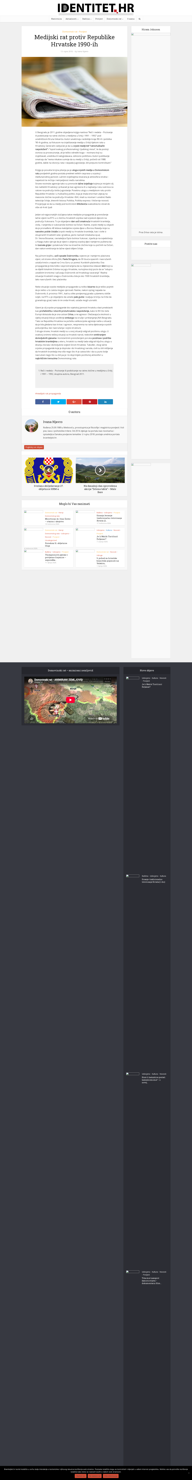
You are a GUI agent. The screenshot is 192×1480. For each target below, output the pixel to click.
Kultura (109, 530)
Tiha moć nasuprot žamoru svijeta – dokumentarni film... (151, 1281)
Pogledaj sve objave (34, 447)
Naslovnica (56, 19)
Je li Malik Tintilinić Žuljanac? (152, 685)
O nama (130, 19)
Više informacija (110, 1476)
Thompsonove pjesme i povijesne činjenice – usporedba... (56, 557)
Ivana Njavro (82, 51)
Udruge (100, 555)
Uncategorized (51, 540)
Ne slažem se (94, 1476)
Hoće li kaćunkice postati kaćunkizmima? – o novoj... (153, 1080)
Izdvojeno (108, 512)
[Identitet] (96, 9)
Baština (86, 19)
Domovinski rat (114, 19)
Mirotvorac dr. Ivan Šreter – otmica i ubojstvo (58, 520)
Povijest (99, 19)
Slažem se (80, 1476)
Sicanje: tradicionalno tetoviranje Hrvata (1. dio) (153, 880)
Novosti (48, 537)
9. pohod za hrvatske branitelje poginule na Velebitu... (108, 561)
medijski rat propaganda (49, 393)
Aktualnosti (71, 19)
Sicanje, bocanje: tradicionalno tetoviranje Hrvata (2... (109, 518)
